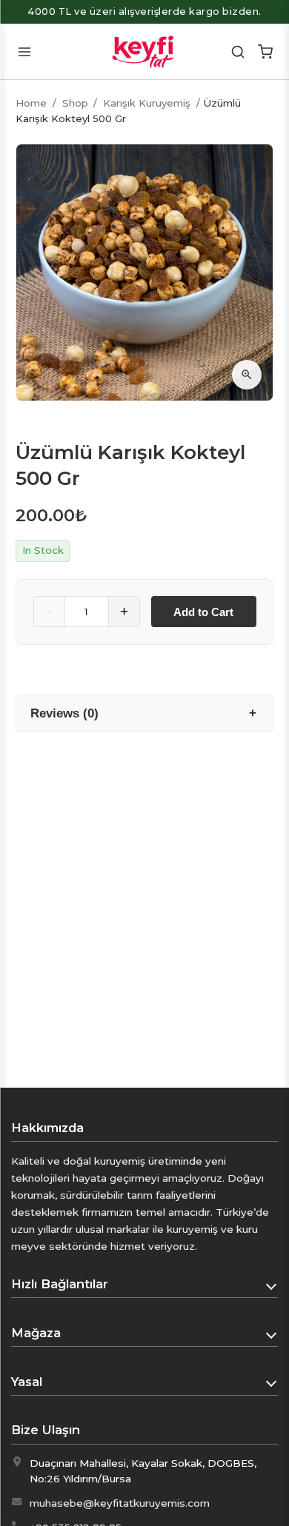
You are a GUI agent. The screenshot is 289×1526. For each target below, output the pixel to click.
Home (31, 103)
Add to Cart (203, 612)
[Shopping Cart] (265, 51)
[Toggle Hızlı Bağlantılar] (272, 1284)
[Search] (238, 51)
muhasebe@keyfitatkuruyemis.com (120, 1503)
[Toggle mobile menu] (24, 51)
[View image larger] (247, 374)
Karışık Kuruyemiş (146, 103)
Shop (75, 103)
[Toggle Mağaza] (272, 1333)
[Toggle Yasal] (272, 1381)
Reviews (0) (64, 713)
